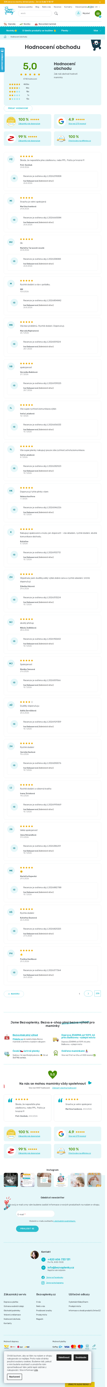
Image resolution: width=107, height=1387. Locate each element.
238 (97, 993)
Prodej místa (41, 1315)
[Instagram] (52, 1283)
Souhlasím (81, 1357)
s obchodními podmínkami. (64, 1221)
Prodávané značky (44, 1311)
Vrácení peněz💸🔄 (83, 7)
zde (36, 1370)
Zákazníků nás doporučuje (29, 124)
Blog (37, 7)
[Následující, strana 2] (88, 994)
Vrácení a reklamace (12, 1315)
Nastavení (14, 1377)
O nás (38, 1302)
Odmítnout (64, 1357)
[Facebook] (52, 1277)
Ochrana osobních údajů (14, 1306)
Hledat (56, 13)
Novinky (27, 24)
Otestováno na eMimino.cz (80, 141)
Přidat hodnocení (18, 108)
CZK (96, 7)
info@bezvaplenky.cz (61, 1267)
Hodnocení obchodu (12, 1319)
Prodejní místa (75, 1306)
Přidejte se (18, 1039)
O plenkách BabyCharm (78, 1302)
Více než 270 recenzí (77, 124)
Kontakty (68, 7)
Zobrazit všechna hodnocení (64, 1088)
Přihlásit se (27, 1229)
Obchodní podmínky (12, 1311)
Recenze (57, 7)
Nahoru (15, 994)
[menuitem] (12, 30)
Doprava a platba (25, 7)
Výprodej (11, 24)
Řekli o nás (46, 7)
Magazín (39, 1319)
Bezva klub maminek (47, 24)
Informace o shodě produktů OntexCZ (85, 1311)
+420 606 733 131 (59, 1259)
